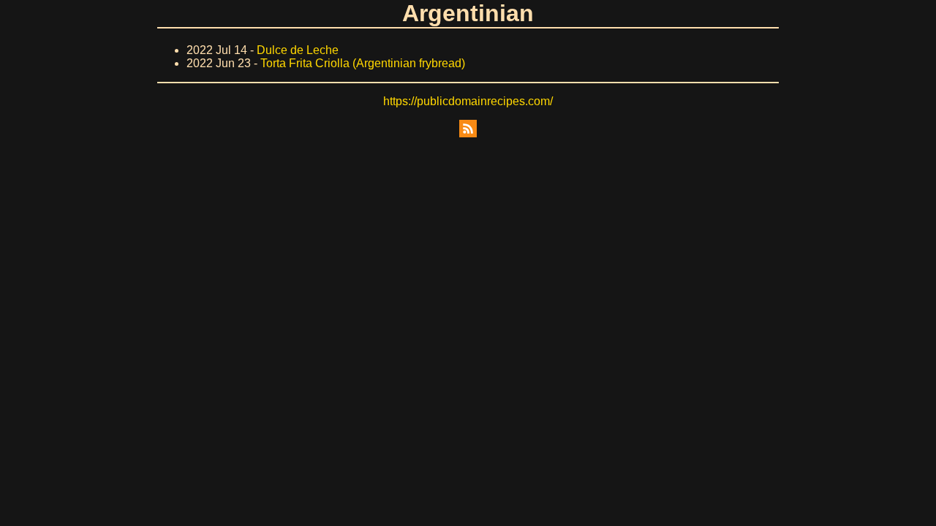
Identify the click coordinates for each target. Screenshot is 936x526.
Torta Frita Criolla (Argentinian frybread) (362, 63)
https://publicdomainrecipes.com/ (468, 101)
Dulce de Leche (298, 50)
